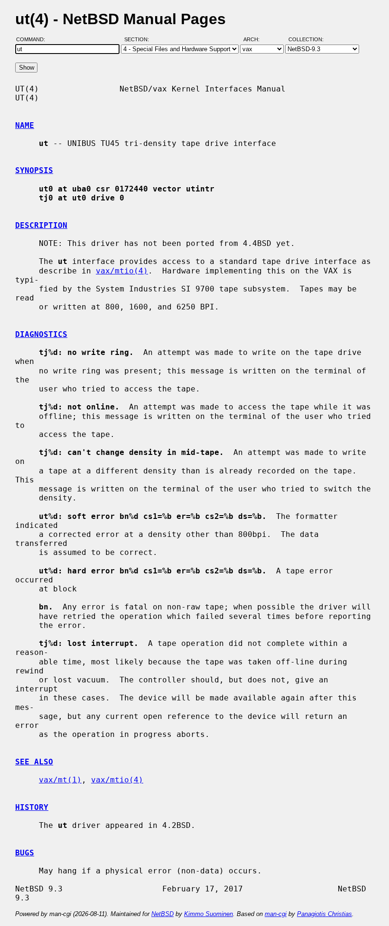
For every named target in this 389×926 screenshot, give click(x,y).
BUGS (24, 852)
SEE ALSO (34, 761)
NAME (24, 125)
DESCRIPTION (41, 225)
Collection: (306, 39)
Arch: (255, 39)
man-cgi (276, 913)
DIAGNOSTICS (41, 334)
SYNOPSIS (34, 170)
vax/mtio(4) (122, 270)
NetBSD (162, 913)
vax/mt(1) (60, 779)
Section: (138, 39)
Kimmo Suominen (208, 913)
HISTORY (31, 807)
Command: (33, 39)
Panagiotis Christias (324, 913)
